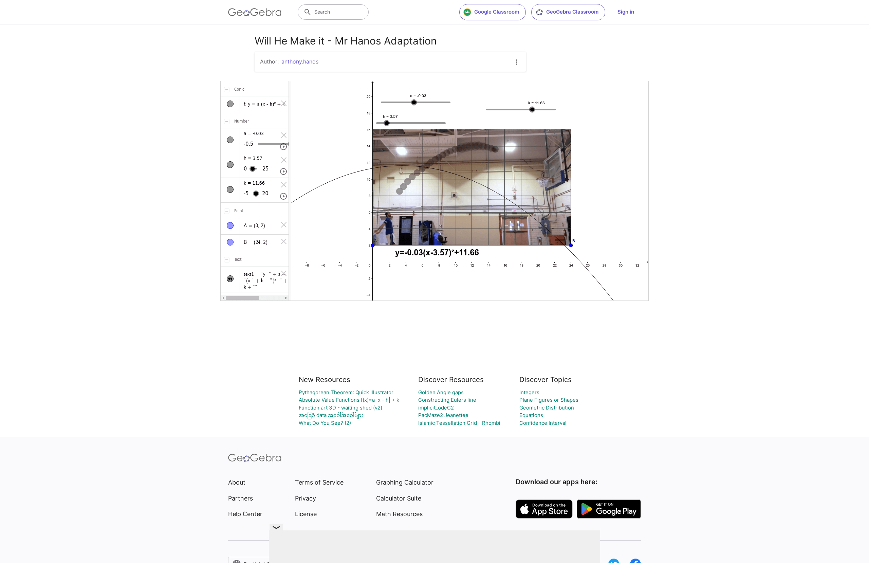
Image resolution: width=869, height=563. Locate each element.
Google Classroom (496, 11)
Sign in (625, 11)
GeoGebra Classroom (572, 11)
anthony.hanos (299, 61)
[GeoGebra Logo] (254, 12)
